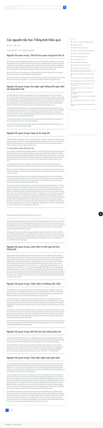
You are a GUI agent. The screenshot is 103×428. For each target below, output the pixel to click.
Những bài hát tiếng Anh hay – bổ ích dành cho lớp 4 (84, 80)
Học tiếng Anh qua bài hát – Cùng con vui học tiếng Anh (83, 101)
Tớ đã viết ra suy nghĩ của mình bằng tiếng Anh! (83, 42)
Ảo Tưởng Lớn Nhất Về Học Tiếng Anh (81, 68)
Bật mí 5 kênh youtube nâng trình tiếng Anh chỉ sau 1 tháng (83, 105)
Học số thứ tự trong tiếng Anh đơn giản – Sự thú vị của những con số (82, 84)
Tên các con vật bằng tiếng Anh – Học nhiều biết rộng (82, 74)
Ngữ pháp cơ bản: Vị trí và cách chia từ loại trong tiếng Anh (82, 88)
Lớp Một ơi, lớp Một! (77, 44)
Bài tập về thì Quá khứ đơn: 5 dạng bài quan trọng (83, 78)
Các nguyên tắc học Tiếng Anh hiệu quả (81, 71)
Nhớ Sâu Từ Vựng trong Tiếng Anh (80, 56)
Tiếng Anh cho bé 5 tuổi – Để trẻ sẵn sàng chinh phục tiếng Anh (82, 92)
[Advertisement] (51, 22)
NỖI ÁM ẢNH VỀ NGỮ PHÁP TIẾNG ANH (81, 53)
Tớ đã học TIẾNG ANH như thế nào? (80, 47)
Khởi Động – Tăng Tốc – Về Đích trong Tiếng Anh (83, 50)
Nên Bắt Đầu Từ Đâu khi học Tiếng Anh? (82, 65)
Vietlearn (11, 45)
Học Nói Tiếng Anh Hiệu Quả (79, 59)
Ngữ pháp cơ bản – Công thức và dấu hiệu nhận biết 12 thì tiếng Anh (83, 97)
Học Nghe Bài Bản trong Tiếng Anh (80, 62)
